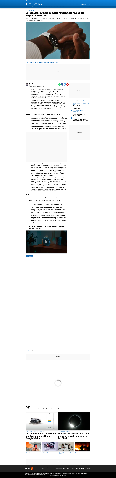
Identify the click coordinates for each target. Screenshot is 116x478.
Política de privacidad (58, 473)
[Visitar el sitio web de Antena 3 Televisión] (43, 468)
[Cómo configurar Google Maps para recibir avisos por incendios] (82, 447)
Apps (57, 6)
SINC (54, 6)
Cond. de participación (73, 473)
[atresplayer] (83, 4)
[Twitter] (29, 85)
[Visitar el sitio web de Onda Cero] (68, 468)
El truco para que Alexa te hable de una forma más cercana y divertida (46, 227)
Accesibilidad (63, 475)
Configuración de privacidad (83, 473)
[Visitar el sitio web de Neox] (51, 468)
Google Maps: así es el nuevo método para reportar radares (42, 62)
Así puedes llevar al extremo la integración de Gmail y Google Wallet (44, 197)
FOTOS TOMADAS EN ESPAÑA (79, 118)
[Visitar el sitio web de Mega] (60, 468)
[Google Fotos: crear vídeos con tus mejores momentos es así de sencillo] (66, 447)
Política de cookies (65, 473)
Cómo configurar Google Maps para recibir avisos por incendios (82, 454)
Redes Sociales (40, 6)
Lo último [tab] (83, 100)
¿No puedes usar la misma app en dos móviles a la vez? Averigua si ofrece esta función (33, 455)
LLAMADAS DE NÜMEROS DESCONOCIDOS (78, 111)
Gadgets (28, 6)
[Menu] (89, 7)
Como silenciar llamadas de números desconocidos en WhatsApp (80, 114)
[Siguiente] (89, 1)
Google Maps (30, 256)
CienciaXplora (48, 6)
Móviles (33, 6)
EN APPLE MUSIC (45, 452)
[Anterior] (33, 1)
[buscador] (89, 4)
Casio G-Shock (49, 0)
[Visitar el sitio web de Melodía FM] (77, 468)
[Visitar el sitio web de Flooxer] (88, 468)
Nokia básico (74, 0)
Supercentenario (68, 0)
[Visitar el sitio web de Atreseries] (64, 468)
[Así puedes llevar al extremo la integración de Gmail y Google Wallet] (42, 421)
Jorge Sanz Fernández (34, 83)
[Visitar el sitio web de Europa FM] (72, 468)
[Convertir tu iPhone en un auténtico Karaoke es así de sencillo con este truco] (50, 447)
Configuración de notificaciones (55, 475)
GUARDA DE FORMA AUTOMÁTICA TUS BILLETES (81, 104)
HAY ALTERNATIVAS (30, 452)
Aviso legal (52, 473)
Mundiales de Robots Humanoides (59, 0)
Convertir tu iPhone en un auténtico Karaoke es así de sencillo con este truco (49, 455)
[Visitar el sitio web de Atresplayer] (82, 468)
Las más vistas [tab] (75, 100)
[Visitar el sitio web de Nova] (56, 468)
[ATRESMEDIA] (29, 468)
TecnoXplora (28, 350)
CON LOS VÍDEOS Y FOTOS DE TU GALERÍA (64, 453)
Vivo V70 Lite (44, 0)
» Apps (32, 350)
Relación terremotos (37, 0)
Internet (62, 6)
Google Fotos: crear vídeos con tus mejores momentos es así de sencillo (65, 455)
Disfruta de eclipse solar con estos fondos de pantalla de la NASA (44, 200)
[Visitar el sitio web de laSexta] (47, 468)
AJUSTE (76, 452)
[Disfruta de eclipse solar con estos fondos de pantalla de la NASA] (74, 421)
